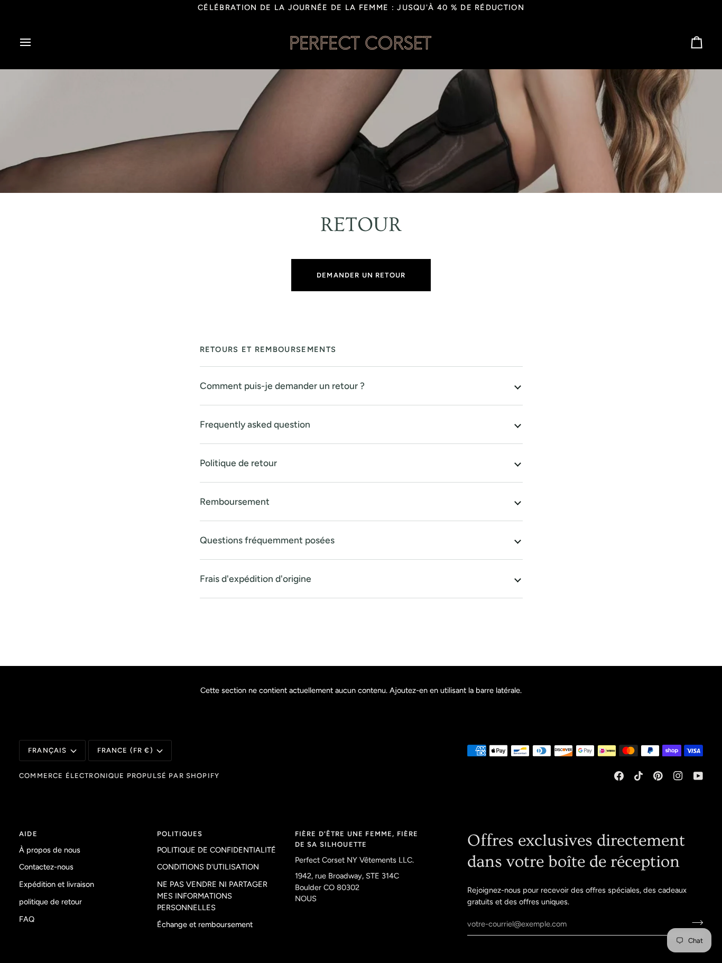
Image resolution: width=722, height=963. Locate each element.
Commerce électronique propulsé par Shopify (119, 776)
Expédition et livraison (56, 884)
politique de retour (50, 901)
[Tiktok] (638, 776)
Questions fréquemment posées (267, 539)
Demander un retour (361, 275)
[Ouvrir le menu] (35, 42)
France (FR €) (125, 750)
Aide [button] (28, 834)
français (47, 750)
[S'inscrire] (694, 922)
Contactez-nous (46, 867)
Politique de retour (238, 462)
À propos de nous (49, 850)
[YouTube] (698, 776)
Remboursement (235, 501)
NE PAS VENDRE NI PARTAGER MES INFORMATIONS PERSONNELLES (212, 895)
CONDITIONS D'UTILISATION (208, 867)
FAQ (26, 919)
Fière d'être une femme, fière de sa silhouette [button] (357, 839)
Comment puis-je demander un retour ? (282, 385)
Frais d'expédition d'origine (255, 578)
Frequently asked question (255, 424)
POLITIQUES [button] (180, 834)
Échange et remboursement (205, 924)
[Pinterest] (658, 776)
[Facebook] (619, 776)
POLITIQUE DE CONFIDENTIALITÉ (216, 850)
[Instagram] (678, 776)
